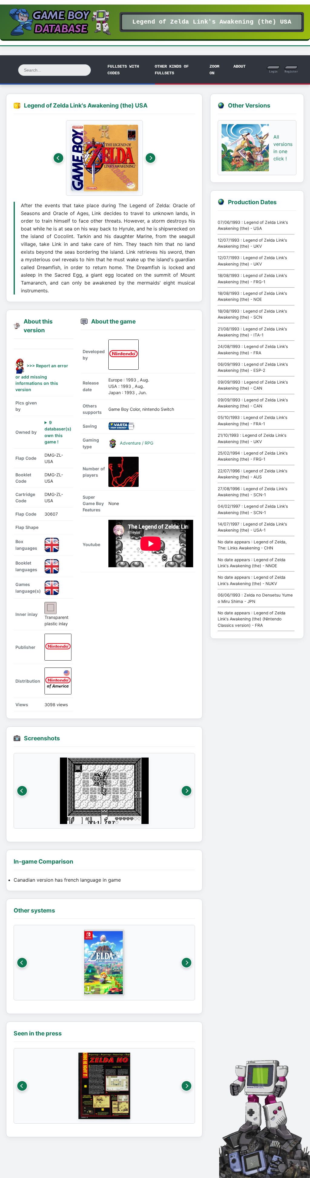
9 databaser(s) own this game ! (58, 432)
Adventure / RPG (136, 442)
